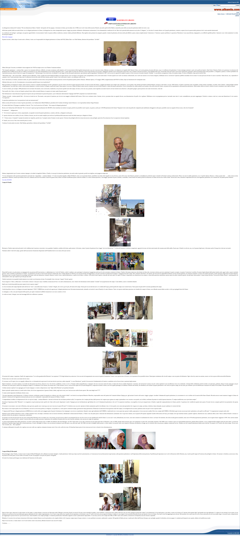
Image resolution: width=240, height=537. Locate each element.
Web (214, 5)
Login (237, 12)
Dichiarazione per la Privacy (232, 531)
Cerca (237, 5)
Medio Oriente (221, 14)
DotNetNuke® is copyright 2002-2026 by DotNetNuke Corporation (120, 534)
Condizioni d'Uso (220, 531)
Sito (219, 5)
